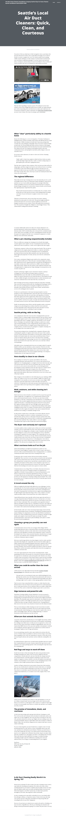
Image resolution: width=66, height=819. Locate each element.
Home (54, 2)
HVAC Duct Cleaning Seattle (45, 110)
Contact (59, 2)
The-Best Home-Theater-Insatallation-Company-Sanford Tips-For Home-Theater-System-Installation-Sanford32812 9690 (27, 2)
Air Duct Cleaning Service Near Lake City (34, 560)
